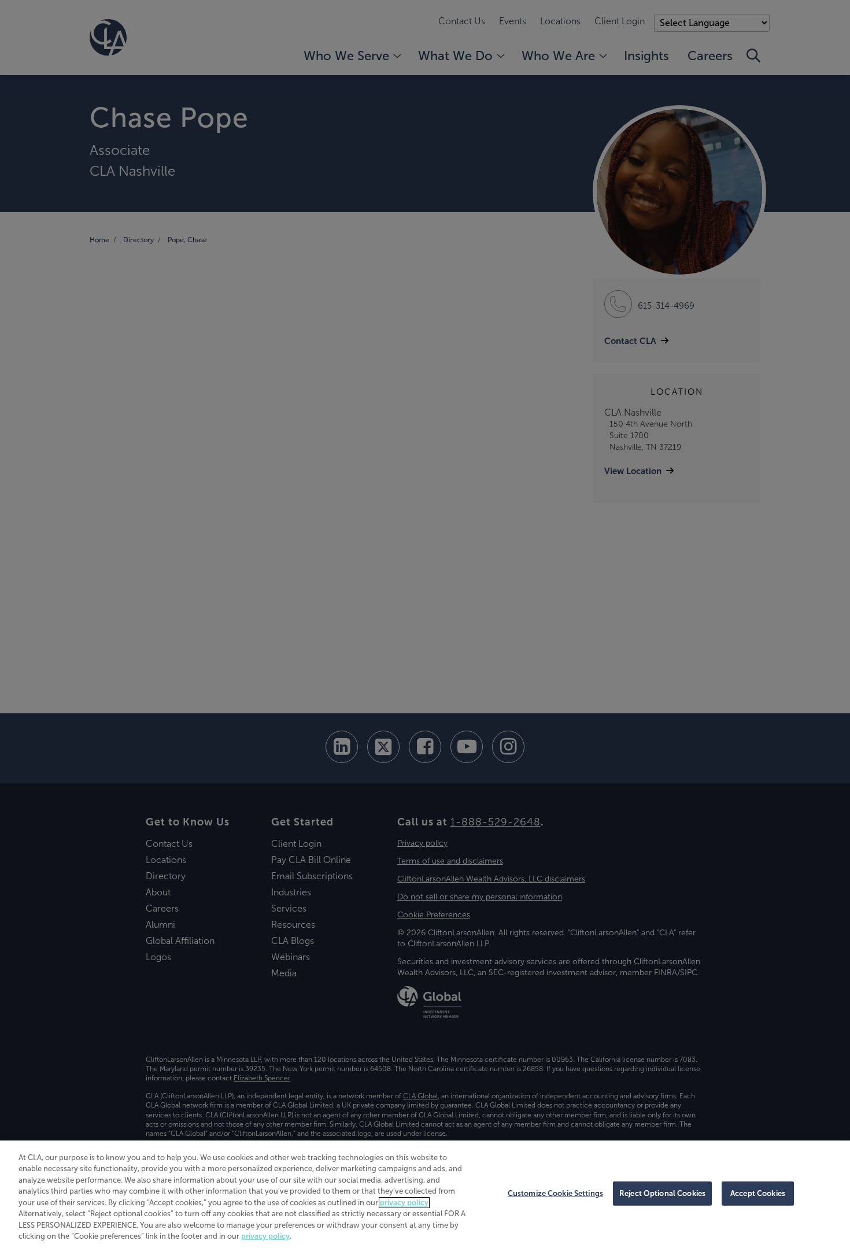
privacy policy (404, 1202)
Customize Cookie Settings (555, 1193)
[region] (425, 1194)
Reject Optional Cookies (662, 1193)
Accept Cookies (757, 1193)
